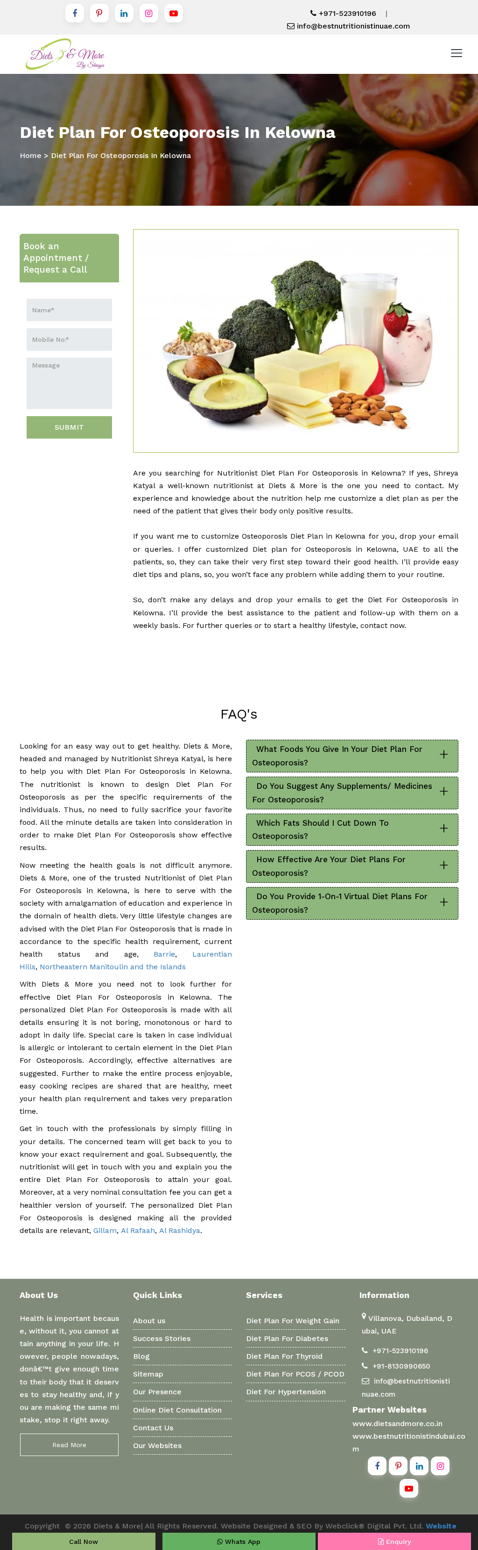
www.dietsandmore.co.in (397, 1423)
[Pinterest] (99, 13)
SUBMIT (69, 427)
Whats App (241, 1541)
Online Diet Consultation (177, 1410)
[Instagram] (149, 13)
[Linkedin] (124, 13)
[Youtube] (173, 13)
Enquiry (397, 1541)
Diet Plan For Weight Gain (292, 1320)
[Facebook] (74, 13)
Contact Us (153, 1427)
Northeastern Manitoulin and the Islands (113, 966)
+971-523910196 (346, 13)
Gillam (105, 1230)
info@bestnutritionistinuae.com (352, 26)
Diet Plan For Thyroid (284, 1356)
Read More (69, 1445)
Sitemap (148, 1374)
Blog (141, 1356)
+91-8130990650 (401, 1366)
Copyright (42, 1525)
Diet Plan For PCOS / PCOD (295, 1374)
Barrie (164, 954)
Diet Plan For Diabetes (287, 1338)
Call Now (83, 1541)
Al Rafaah (138, 1230)
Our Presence (157, 1391)
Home (31, 155)
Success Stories (161, 1338)
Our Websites (157, 1445)
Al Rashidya (179, 1230)
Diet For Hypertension (286, 1391)
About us (149, 1320)
